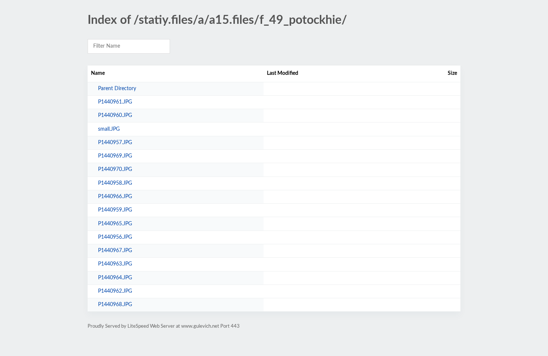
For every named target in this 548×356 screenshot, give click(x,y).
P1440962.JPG (115, 291)
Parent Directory (117, 88)
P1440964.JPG (115, 277)
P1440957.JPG (115, 142)
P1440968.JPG (115, 304)
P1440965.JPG (115, 223)
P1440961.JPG (115, 102)
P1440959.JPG (115, 210)
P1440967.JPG (115, 250)
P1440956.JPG (115, 237)
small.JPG (109, 129)
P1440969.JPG (115, 156)
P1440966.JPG (115, 196)
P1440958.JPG (115, 183)
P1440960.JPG (115, 115)
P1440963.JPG (115, 264)
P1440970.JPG (115, 169)
